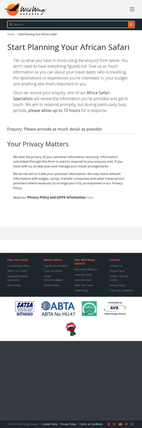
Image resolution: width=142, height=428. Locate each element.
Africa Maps (14, 285)
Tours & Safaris (53, 271)
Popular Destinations (56, 265)
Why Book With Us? (86, 269)
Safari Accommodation (53, 278)
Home (10, 34)
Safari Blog (81, 290)
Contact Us (116, 265)
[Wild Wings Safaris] (25, 9)
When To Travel (16, 271)
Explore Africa (53, 260)
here (90, 197)
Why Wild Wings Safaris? (85, 261)
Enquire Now (117, 271)
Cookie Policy (50, 424)
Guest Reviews (83, 280)
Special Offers (52, 285)
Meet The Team (84, 285)
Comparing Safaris (18, 265)
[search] (131, 24)
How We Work (83, 274)
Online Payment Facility (119, 278)
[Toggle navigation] (132, 9)
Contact (115, 260)
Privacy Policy (117, 285)
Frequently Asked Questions (17, 278)
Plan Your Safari (17, 260)
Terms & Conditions (121, 290)
